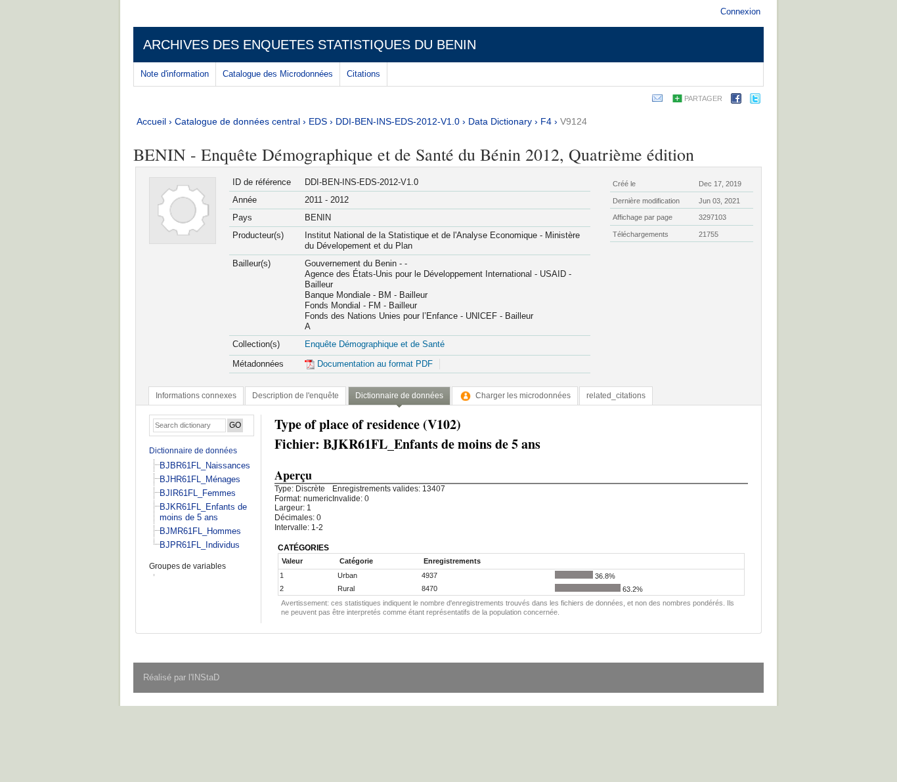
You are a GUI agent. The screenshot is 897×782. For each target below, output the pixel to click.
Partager (703, 98)
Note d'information (175, 74)
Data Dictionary (500, 121)
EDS (318, 121)
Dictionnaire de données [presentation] (399, 395)
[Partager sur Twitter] (755, 101)
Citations (363, 74)
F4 (546, 121)
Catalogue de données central (237, 121)
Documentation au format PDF (374, 364)
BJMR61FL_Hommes (200, 531)
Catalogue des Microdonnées (278, 74)
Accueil (151, 121)
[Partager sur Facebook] (736, 101)
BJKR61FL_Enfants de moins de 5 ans (203, 512)
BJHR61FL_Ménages (200, 479)
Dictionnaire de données (193, 450)
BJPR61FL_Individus (200, 545)
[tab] (196, 395)
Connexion (740, 11)
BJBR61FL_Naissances (205, 465)
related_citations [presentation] (615, 395)
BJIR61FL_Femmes (198, 493)
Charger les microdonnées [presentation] (523, 395)
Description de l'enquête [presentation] (295, 395)
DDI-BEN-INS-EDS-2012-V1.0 (398, 121)
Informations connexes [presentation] (196, 395)
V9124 (573, 121)
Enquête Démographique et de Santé (375, 344)
